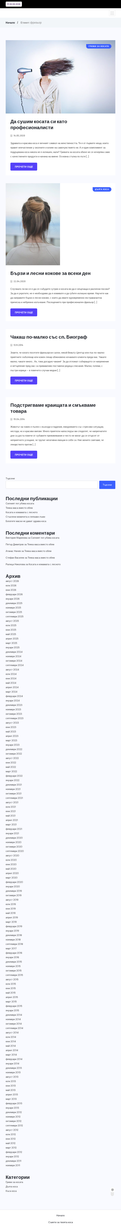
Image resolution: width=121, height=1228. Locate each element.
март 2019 (11, 922)
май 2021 (10, 815)
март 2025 (11, 643)
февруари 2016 (14, 953)
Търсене (10, 478)
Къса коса (11, 1191)
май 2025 (11, 634)
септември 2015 (14, 975)
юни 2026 (11, 590)
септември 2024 (15, 665)
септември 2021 (14, 798)
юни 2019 (11, 908)
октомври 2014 (14, 1023)
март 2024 (11, 691)
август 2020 (12, 855)
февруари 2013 (14, 1103)
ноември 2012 (13, 1116)
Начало (10, 22)
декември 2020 (14, 837)
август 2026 (12, 581)
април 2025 (12, 638)
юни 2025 (11, 629)
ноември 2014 (13, 1019)
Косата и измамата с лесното (21, 512)
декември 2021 (14, 784)
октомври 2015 (14, 970)
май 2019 (11, 913)
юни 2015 (11, 988)
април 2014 (12, 1050)
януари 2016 (12, 957)
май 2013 (11, 1090)
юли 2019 (11, 904)
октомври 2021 (13, 793)
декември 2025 (14, 603)
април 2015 (12, 997)
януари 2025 (13, 647)
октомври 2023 (14, 713)
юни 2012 (11, 1138)
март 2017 (11, 948)
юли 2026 (11, 585)
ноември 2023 (13, 709)
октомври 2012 (13, 1121)
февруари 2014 (14, 1059)
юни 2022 (11, 762)
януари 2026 (13, 598)
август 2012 (12, 1130)
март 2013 (11, 1099)
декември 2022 (14, 749)
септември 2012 (14, 1125)
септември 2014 (14, 1028)
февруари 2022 (14, 775)
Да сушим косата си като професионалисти (38, 124)
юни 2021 (11, 811)
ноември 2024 (13, 656)
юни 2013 (11, 1085)
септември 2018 (14, 944)
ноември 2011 (13, 1165)
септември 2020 (15, 851)
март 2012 (11, 1147)
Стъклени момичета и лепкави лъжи (25, 516)
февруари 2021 (14, 829)
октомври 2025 (14, 612)
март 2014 (11, 1054)
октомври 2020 (14, 846)
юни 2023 (11, 727)
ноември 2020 (13, 842)
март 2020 (11, 877)
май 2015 (11, 992)
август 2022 (12, 758)
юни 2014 (11, 1041)
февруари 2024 (14, 696)
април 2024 (12, 687)
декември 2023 (14, 705)
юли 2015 (11, 983)
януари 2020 (13, 886)
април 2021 (12, 820)
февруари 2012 (14, 1152)
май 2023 (11, 731)
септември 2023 (14, 718)
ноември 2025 (13, 607)
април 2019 (12, 917)
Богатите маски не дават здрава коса (26, 521)
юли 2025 (11, 625)
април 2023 (12, 736)
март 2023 (11, 740)
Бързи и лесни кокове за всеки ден (50, 273)
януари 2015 (12, 1010)
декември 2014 (14, 1014)
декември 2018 (14, 935)
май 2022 (11, 767)
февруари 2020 (14, 882)
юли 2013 (11, 1081)
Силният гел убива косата (20, 503)
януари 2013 (12, 1107)
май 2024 (11, 683)
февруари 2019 (14, 926)
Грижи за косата (14, 1182)
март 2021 (11, 824)
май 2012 (10, 1143)
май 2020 (11, 868)
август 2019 (12, 899)
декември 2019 (14, 891)
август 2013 (12, 1076)
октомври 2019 (14, 895)
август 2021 (12, 802)
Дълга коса (12, 1186)
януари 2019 (12, 930)
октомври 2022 (14, 753)
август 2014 (12, 1032)
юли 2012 (11, 1134)
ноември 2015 (13, 966)
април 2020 (12, 873)
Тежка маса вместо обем (19, 508)
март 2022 (11, 771)
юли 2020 (11, 860)
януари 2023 (13, 744)
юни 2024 (11, 678)
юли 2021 (11, 806)
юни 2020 (11, 864)
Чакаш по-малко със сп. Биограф (48, 337)
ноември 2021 (13, 789)
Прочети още (24, 166)
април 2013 (12, 1094)
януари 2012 (12, 1156)
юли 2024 (11, 674)
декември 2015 (14, 961)
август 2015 (12, 979)
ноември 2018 (13, 939)
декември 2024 (14, 652)
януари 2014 (12, 1063)
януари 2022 (12, 780)
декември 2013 (14, 1068)
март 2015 (11, 1001)
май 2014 (11, 1045)
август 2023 (12, 722)
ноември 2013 (13, 1072)
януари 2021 (12, 833)
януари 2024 (13, 700)
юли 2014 (11, 1037)
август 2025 (12, 621)
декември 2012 (14, 1112)
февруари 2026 (14, 594)
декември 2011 (13, 1161)
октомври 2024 (14, 660)
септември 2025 (14, 616)
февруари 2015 (14, 1006)
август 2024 (12, 669)
